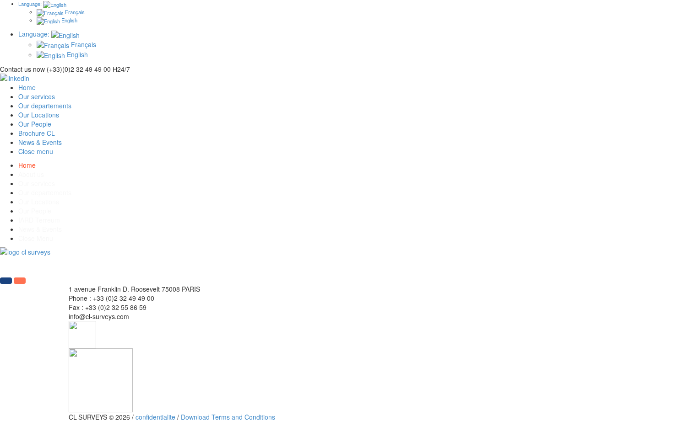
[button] (6, 280)
